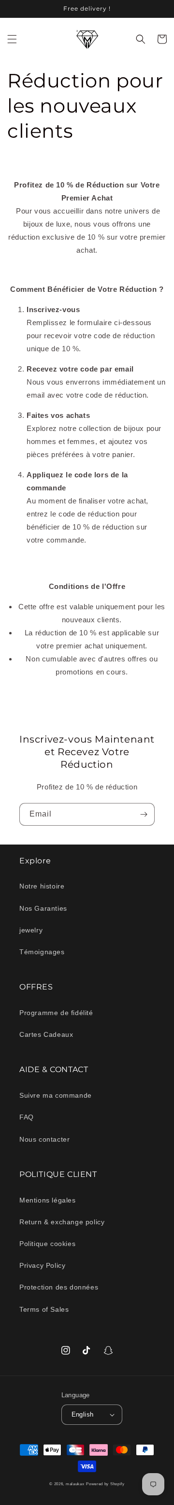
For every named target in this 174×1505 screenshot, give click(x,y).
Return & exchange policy (61, 1222)
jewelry (31, 930)
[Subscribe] (143, 814)
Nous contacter (44, 1139)
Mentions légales (47, 1200)
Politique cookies (47, 1243)
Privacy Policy (42, 1265)
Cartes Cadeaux (46, 1034)
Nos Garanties (43, 908)
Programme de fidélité (56, 1013)
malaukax (75, 1483)
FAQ (26, 1117)
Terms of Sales (44, 1309)
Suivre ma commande (55, 1095)
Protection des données (58, 1287)
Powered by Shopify (105, 1483)
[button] (12, 39)
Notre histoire (41, 886)
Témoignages (42, 952)
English (83, 1414)
